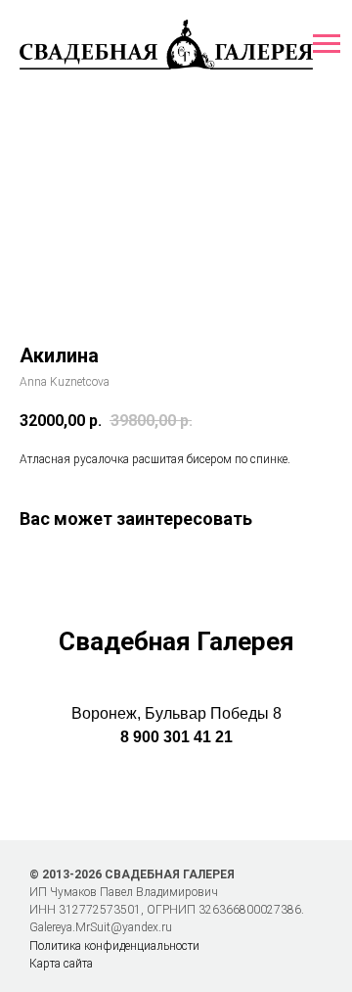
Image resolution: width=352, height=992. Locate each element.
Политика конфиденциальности (114, 946)
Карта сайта (61, 963)
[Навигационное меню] (326, 44)
